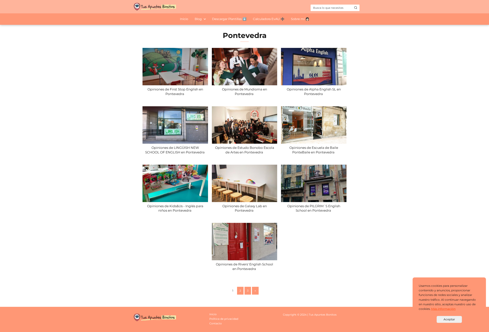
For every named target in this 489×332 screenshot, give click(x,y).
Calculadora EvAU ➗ (268, 19)
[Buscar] (355, 8)
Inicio (184, 19)
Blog (198, 19)
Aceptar (449, 319)
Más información (443, 309)
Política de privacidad (223, 319)
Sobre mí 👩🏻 (300, 19)
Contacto (215, 323)
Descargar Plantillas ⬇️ (229, 19)
